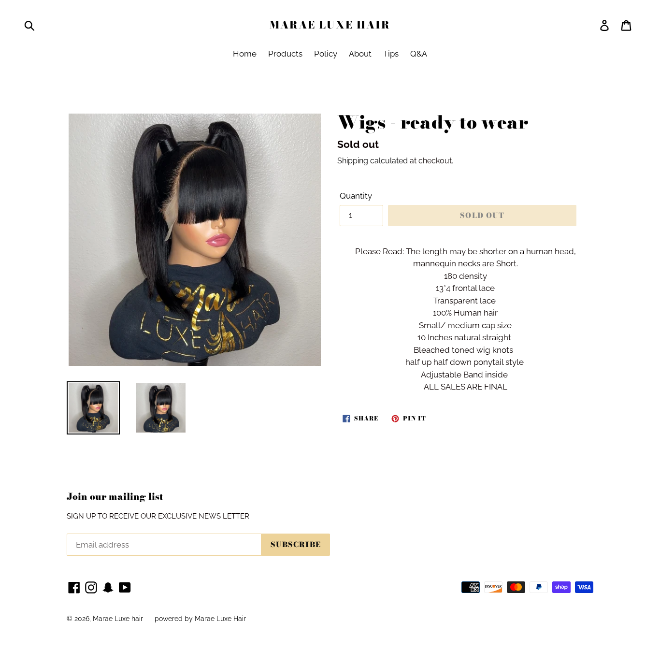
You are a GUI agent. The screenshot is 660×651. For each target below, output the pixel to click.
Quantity (356, 196)
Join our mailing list (115, 497)
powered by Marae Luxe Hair (200, 618)
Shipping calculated (372, 160)
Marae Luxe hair (330, 25)
